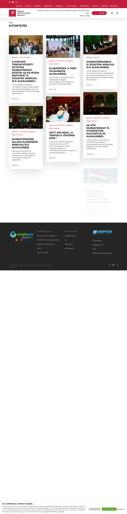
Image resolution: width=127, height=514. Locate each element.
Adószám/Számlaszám (45, 244)
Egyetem (15, 57)
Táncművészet (43, 252)
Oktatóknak (97, 241)
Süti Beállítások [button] (95, 509)
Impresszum (70, 248)
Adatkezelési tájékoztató (102, 253)
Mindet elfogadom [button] (109, 509)
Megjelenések (70, 236)
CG (66, 240)
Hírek (21, 57)
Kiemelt (27, 57)
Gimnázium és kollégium (47, 236)
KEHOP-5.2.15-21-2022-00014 (48, 240)
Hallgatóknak (97, 245)
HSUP (39, 248)
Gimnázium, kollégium (65, 61)
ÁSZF (94, 249)
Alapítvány (69, 244)
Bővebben (121, 509)
